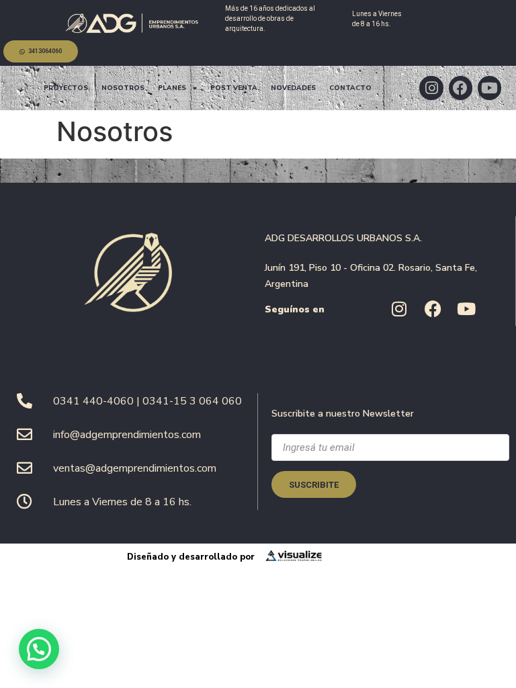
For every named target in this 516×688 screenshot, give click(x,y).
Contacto (350, 88)
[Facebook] (460, 87)
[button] (39, 649)
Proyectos (66, 88)
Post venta (233, 88)
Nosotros (122, 88)
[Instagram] (431, 87)
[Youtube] (489, 87)
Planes (172, 88)
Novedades (293, 88)
